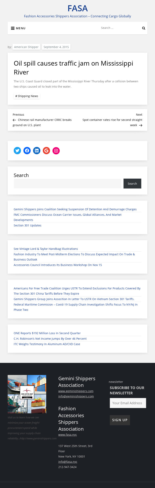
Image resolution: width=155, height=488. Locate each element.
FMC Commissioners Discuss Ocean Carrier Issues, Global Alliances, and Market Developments (67, 217)
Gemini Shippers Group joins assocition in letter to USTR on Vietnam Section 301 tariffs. (74, 299)
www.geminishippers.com (75, 391)
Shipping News (28, 96)
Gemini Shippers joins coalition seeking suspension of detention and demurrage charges (75, 209)
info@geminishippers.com (76, 396)
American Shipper (26, 47)
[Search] (143, 28)
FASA (77, 8)
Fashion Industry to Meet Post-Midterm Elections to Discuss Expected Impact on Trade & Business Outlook (74, 256)
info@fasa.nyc (67, 462)
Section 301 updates (27, 225)
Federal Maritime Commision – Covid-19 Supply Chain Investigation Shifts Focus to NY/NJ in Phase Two (76, 307)
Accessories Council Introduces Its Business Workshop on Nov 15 (58, 265)
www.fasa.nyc (67, 435)
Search (21, 175)
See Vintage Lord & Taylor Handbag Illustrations (46, 249)
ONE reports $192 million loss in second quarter (47, 333)
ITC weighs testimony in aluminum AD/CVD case (47, 344)
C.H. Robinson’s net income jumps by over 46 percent (50, 338)
